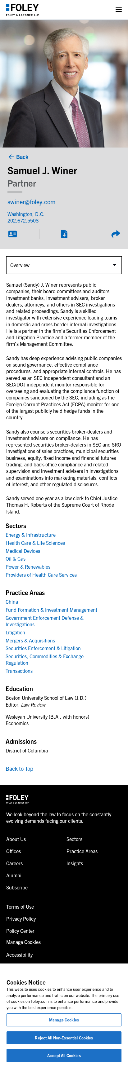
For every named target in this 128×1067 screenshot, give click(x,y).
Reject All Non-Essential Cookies (64, 1037)
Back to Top (19, 768)
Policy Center (20, 931)
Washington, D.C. (26, 214)
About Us (16, 839)
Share (116, 234)
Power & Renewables (28, 566)
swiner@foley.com (31, 201)
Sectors (74, 839)
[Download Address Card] (12, 234)
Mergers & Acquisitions (30, 640)
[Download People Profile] (64, 234)
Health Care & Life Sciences (35, 543)
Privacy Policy (21, 918)
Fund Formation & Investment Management (51, 609)
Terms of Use (20, 906)
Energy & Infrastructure (31, 534)
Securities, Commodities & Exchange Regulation (45, 659)
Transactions (19, 671)
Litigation (15, 632)
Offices (13, 851)
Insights (74, 863)
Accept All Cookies (63, 1055)
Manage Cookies (64, 1019)
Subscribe (17, 887)
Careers (14, 863)
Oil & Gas (15, 558)
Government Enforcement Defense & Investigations (45, 621)
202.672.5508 (23, 220)
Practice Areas (82, 851)
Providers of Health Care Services (41, 574)
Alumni (13, 875)
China (12, 601)
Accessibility (19, 954)
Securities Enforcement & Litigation (43, 648)
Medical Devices (23, 551)
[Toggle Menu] (119, 9)
